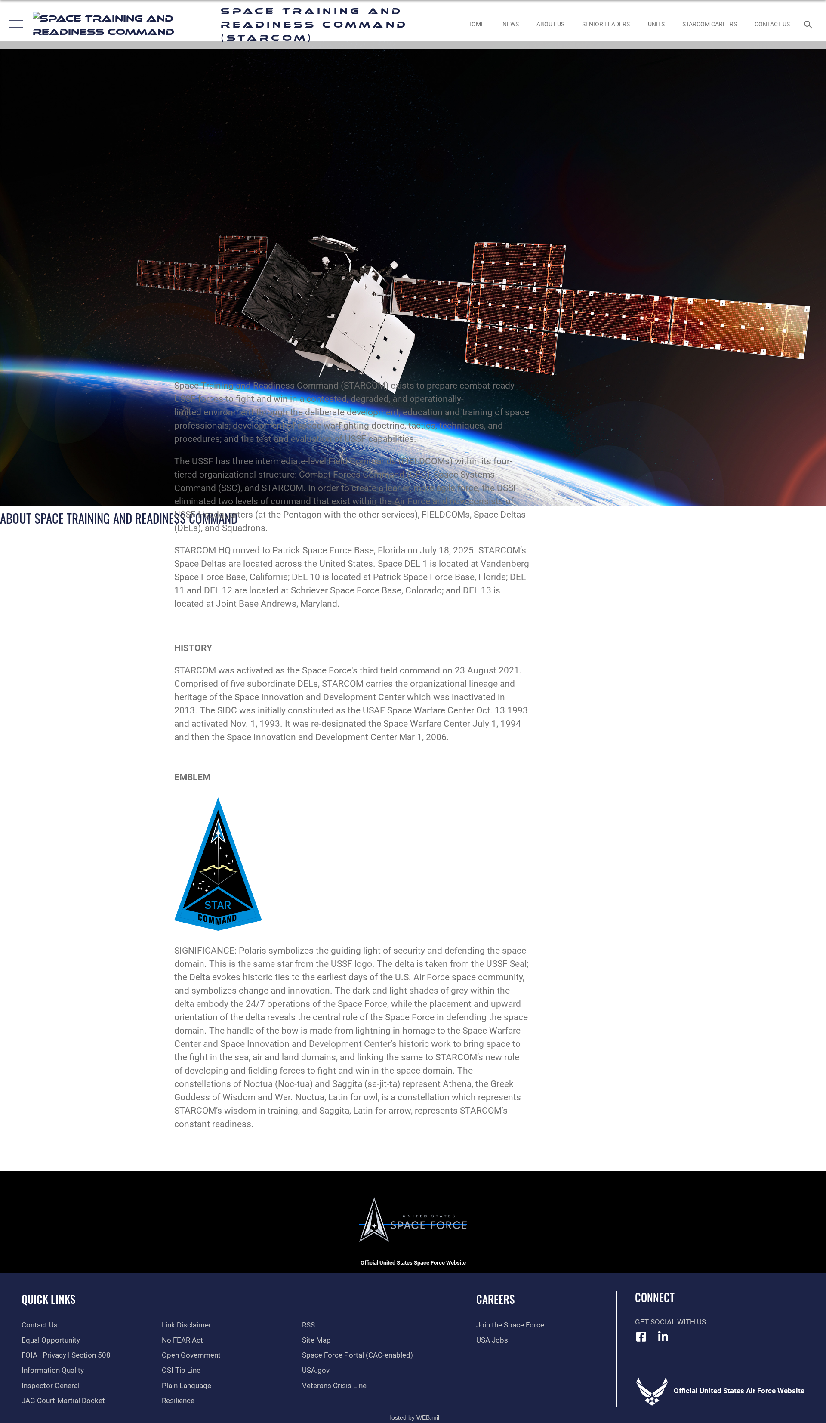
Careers (495, 1299)
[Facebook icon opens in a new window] (641, 1336)
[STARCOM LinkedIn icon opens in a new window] (662, 1336)
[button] (14, 24)
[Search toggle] (809, 24)
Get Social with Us (670, 1322)
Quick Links (48, 1299)
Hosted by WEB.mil (413, 1417)
